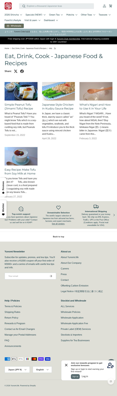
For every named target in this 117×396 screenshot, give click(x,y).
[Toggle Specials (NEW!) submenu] (44, 14)
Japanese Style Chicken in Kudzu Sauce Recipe (58, 106)
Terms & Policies (13, 306)
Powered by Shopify (28, 386)
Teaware (103, 14)
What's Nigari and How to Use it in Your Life (95, 106)
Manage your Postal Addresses (20, 335)
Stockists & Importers (71, 335)
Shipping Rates (12, 312)
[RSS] (55, 48)
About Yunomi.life (70, 257)
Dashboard (49, 20)
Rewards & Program (15, 323)
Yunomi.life (15, 386)
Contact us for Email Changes (20, 329)
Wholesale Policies (70, 312)
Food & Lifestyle (13, 20)
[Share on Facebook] (22, 71)
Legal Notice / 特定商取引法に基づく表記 (82, 291)
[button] (111, 6)
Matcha (70, 14)
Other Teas (86, 14)
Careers (65, 268)
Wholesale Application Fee (74, 323)
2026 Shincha (12, 14)
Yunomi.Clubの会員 (22, 32)
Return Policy (11, 318)
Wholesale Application (72, 318)
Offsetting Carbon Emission (74, 285)
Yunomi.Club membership (68, 39)
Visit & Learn (30, 20)
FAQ (7, 340)
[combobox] (56, 6)
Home (7, 48)
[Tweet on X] (16, 71)
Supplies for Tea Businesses (75, 340)
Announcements (13, 346)
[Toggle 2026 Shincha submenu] (21, 14)
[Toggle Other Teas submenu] (94, 14)
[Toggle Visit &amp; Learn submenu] (39, 20)
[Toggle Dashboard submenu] (57, 20)
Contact (65, 280)
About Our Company (71, 263)
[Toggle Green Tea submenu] (61, 14)
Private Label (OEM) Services (76, 329)
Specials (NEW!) (34, 14)
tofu (50, 48)
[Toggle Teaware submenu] (109, 14)
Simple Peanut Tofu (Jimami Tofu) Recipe (19, 106)
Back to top (58, 236)
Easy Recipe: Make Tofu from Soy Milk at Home (20, 171)
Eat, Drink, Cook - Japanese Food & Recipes (29, 48)
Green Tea (54, 14)
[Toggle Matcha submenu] (76, 14)
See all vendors (58, 224)
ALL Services (67, 306)
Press (64, 274)
